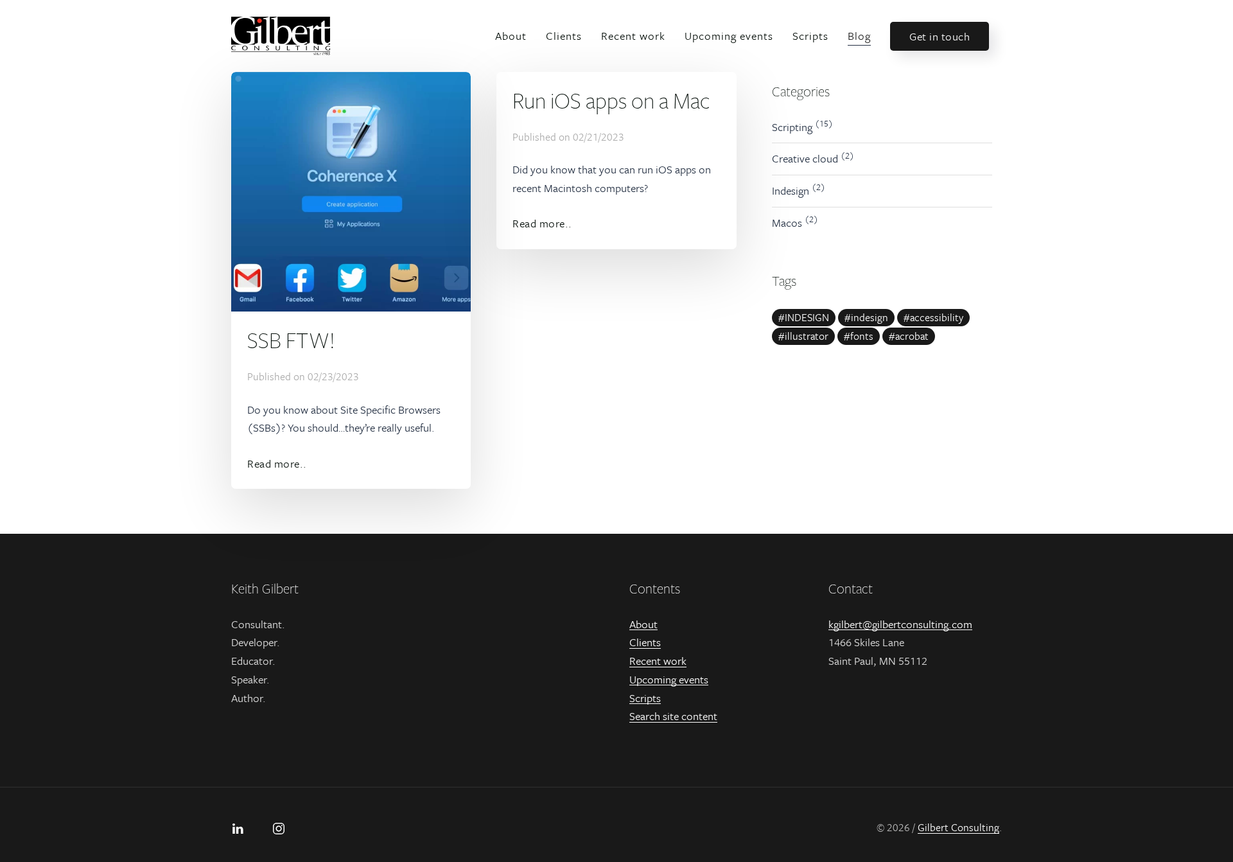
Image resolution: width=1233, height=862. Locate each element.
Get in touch (939, 36)
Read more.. (277, 463)
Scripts (810, 36)
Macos (787, 223)
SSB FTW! (291, 340)
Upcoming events (729, 36)
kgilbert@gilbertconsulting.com (900, 624)
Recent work (633, 36)
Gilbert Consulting (958, 827)
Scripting (792, 127)
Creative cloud (805, 158)
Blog (859, 36)
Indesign (790, 190)
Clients (564, 36)
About (511, 36)
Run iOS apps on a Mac (611, 100)
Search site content (673, 716)
